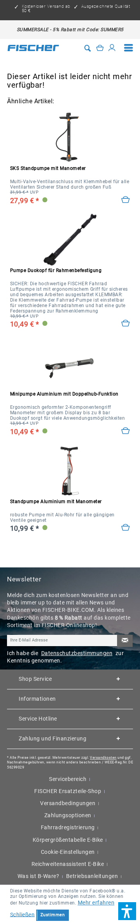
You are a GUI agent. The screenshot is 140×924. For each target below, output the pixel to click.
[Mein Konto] (112, 48)
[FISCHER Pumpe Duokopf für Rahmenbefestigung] (70, 239)
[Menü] (128, 47)
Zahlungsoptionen (67, 815)
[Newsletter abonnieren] (125, 641)
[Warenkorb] (100, 48)
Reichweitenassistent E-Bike (68, 864)
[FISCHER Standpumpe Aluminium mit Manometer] (70, 470)
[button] (127, 911)
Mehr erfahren (96, 902)
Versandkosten (103, 758)
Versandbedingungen (67, 803)
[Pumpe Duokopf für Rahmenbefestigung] (125, 323)
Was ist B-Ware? (39, 876)
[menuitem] (128, 47)
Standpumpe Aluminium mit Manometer (56, 501)
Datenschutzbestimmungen (77, 653)
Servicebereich (67, 779)
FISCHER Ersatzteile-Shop (67, 791)
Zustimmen (52, 914)
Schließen (22, 914)
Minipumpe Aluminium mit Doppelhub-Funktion (64, 394)
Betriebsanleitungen (92, 876)
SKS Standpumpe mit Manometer (48, 168)
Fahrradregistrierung (68, 827)
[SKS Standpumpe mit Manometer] (70, 137)
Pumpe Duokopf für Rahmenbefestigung (56, 270)
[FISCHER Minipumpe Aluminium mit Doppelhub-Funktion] (70, 363)
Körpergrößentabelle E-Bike (68, 840)
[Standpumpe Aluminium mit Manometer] (125, 527)
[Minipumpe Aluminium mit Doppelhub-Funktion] (125, 431)
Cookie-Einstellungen (68, 852)
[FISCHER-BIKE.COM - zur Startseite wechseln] (33, 47)
